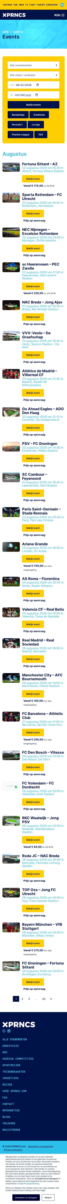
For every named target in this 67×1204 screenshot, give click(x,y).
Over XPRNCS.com (14, 1091)
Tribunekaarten (13, 1071)
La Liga (36, 124)
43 (43, 998)
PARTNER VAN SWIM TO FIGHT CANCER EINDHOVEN (30, 4)
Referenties (11, 1110)
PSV (41, 134)
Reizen (7, 1084)
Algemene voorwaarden (40, 1146)
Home (5, 32)
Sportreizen (11, 1065)
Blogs (6, 1116)
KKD (4, 1052)
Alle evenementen (14, 1039)
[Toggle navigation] (59, 15)
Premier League (20, 134)
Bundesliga (18, 114)
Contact (8, 1104)
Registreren (11, 1129)
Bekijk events (33, 104)
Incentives (10, 1078)
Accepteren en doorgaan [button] (26, 1197)
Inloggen (8, 1123)
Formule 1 (17, 124)
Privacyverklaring (31, 1183)
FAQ (4, 1097)
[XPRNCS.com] (14, 15)
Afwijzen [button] (48, 1197)
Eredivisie (39, 114)
